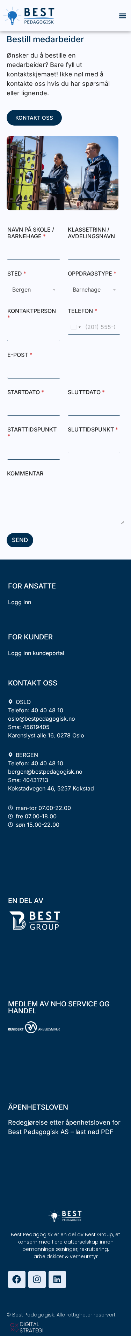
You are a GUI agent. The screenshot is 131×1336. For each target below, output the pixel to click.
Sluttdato (86, 392)
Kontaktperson (31, 314)
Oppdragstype (92, 273)
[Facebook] (17, 1279)
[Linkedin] (57, 1279)
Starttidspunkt (32, 433)
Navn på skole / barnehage (30, 233)
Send (20, 539)
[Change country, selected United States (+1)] (75, 327)
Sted (16, 273)
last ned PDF (94, 1131)
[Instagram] (37, 1279)
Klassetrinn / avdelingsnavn (91, 233)
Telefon (82, 311)
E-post (19, 355)
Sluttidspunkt (93, 429)
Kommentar (25, 473)
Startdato (25, 392)
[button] (123, 16)
